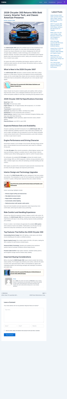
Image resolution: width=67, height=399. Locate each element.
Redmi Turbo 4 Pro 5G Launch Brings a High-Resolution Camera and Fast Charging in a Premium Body (56, 36)
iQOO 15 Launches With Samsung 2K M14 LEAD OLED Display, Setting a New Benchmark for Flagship (56, 27)
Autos (45, 2)
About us (59, 2)
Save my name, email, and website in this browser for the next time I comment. (23, 330)
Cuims (3, 2)
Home (40, 2)
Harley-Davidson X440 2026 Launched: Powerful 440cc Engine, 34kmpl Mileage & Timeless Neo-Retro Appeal (56, 18)
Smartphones (52, 2)
